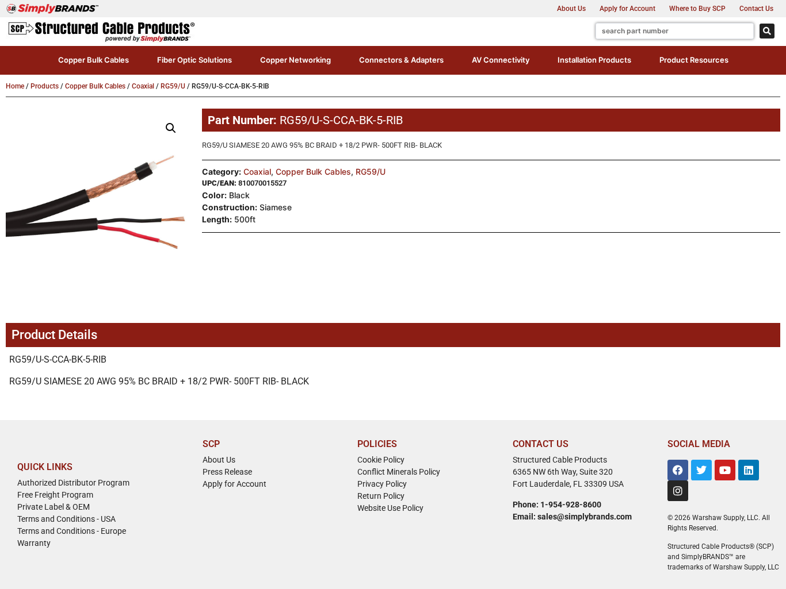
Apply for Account (627, 9)
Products (44, 86)
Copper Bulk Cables (95, 86)
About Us (571, 9)
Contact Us (756, 9)
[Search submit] (767, 31)
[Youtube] (725, 470)
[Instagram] (677, 490)
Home (15, 86)
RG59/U (173, 86)
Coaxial (143, 86)
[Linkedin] (748, 470)
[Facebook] (677, 470)
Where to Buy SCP (697, 9)
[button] (93, 60)
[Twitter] (701, 470)
